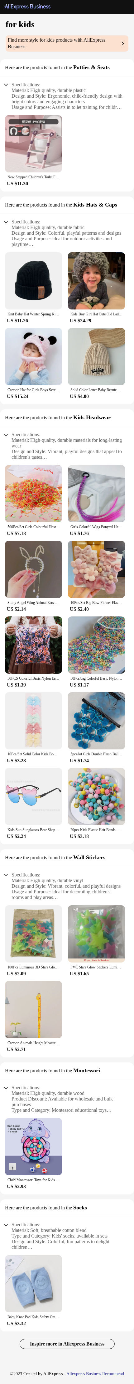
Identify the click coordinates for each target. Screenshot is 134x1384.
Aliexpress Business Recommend (95, 1373)
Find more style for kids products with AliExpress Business (56, 43)
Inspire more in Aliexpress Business (67, 1343)
